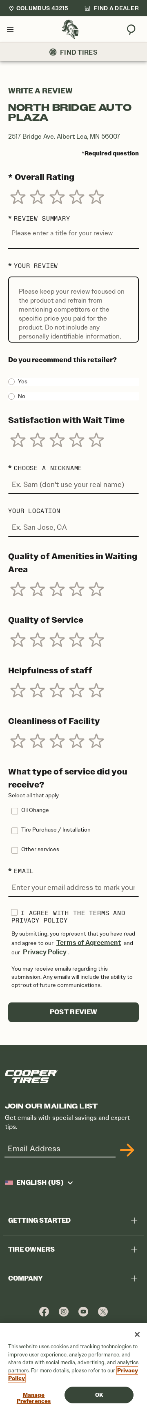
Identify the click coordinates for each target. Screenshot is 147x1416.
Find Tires (79, 52)
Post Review (74, 1012)
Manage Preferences (34, 1398)
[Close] (137, 1334)
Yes (22, 381)
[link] (111, 8)
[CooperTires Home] (70, 30)
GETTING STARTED (39, 1220)
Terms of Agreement (88, 942)
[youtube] (83, 1311)
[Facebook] (44, 1311)
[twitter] (103, 1311)
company (25, 1278)
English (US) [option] (40, 1183)
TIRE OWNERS (31, 1249)
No (21, 396)
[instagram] (64, 1311)
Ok (99, 1395)
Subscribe (125, 1150)
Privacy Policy (45, 952)
